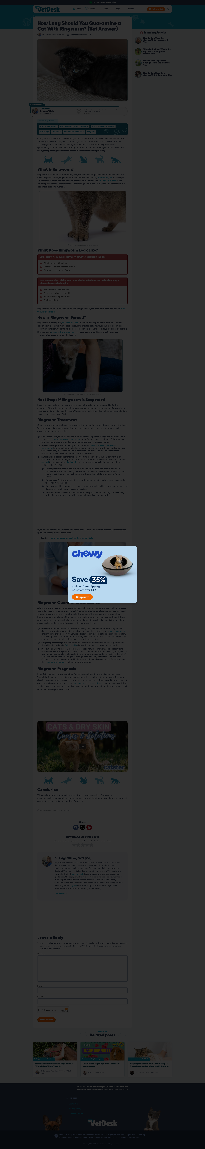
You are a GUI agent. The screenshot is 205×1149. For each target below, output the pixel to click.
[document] (102, 574)
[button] (133, 549)
